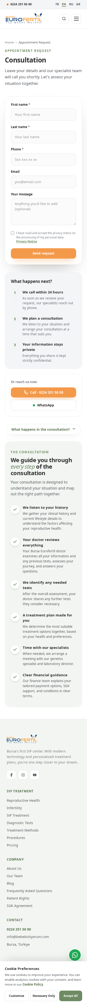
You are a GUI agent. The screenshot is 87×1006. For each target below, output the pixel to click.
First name (20, 104)
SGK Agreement (19, 905)
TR (57, 4)
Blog (10, 883)
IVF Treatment (18, 815)
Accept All (71, 996)
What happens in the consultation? (40, 429)
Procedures (16, 837)
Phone (17, 149)
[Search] (64, 19)
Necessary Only (44, 996)
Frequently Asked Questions (29, 890)
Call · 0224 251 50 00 (46, 392)
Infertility (14, 808)
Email (15, 171)
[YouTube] (34, 774)
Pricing (12, 845)
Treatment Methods (23, 830)
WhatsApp (45, 405)
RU (71, 4)
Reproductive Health (23, 800)
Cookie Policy (32, 984)
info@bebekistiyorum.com (28, 936)
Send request (43, 253)
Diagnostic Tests (20, 822)
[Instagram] (23, 774)
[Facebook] (11, 774)
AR (78, 4)
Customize (16, 996)
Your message (22, 194)
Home (9, 42)
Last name (20, 127)
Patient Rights (18, 898)
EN (64, 4)
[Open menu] (76, 19)
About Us (14, 868)
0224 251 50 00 (21, 4)
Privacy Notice (26, 241)
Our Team (15, 876)
